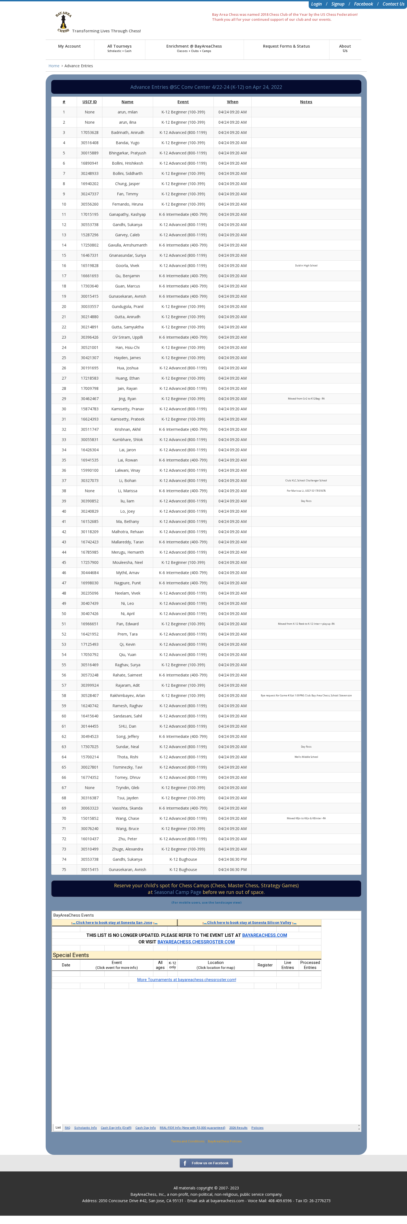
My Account (69, 46)
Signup (337, 4)
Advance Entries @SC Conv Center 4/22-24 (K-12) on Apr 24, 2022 (206, 87)
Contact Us (394, 4)
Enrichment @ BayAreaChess (194, 48)
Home (54, 65)
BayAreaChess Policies (224, 1141)
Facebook (363, 4)
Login (316, 4)
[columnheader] (64, 102)
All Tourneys (119, 48)
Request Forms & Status (286, 46)
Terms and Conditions (187, 1141)
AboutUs (345, 48)
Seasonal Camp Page (178, 892)
